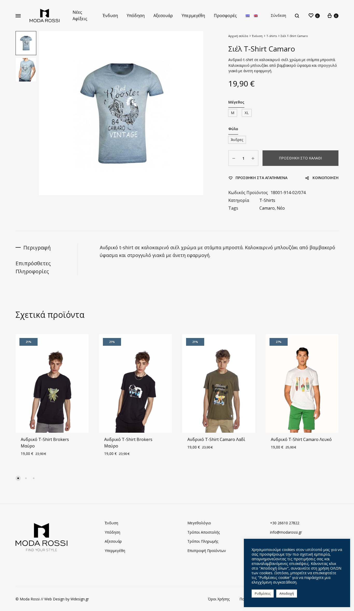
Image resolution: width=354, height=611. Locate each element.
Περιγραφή (37, 247)
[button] (18, 478)
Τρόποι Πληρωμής (202, 541)
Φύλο (233, 128)
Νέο (281, 208)
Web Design (54, 599)
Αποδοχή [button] (286, 593)
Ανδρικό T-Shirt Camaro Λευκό (301, 439)
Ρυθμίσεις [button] (263, 593)
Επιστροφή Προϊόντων (206, 550)
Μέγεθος (236, 102)
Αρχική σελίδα (238, 36)
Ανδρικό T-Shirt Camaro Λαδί (216, 439)
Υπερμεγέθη (193, 15)
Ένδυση (110, 15)
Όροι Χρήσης (219, 599)
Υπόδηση (136, 15)
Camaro (267, 208)
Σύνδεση (278, 15)
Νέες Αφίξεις (80, 15)
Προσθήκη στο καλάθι (300, 158)
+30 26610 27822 (284, 522)
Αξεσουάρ (163, 15)
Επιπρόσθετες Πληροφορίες (33, 267)
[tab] (46, 248)
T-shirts (271, 36)
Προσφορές (225, 15)
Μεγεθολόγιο (199, 522)
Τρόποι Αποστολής (203, 532)
